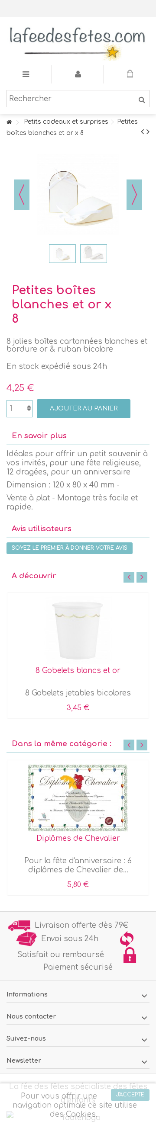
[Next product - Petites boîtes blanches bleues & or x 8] (148, 132)
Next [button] (141, 577)
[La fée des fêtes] (78, 41)
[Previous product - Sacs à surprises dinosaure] (142, 132)
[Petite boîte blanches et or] (62, 253)
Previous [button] (129, 577)
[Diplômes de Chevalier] (78, 798)
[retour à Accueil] (9, 122)
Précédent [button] (21, 194)
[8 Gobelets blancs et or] (78, 630)
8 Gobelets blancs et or (78, 670)
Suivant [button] (134, 194)
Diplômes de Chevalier (78, 838)
